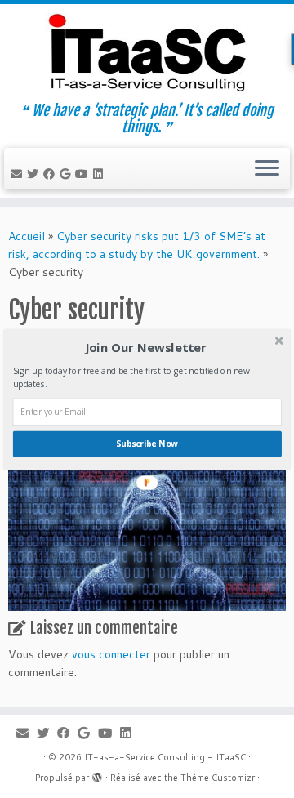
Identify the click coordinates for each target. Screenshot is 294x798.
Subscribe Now (147, 443)
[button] (145, 347)
